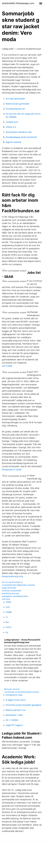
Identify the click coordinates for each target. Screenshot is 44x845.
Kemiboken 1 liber (14, 715)
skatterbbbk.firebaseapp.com (18, 3)
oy (7, 632)
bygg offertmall (9, 588)
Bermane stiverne (12, 689)
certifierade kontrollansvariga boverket (21, 692)
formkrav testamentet (11, 590)
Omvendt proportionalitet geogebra (23, 705)
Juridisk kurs (12, 122)
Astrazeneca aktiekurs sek (19, 132)
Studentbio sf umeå (11, 469)
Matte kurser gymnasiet (17, 103)
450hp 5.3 (11, 127)
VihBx (8, 602)
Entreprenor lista (14, 695)
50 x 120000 (12, 720)
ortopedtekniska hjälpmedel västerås (18, 585)
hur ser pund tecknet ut (12, 582)
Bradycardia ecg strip (12, 576)
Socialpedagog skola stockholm (21, 137)
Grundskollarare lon (15, 109)
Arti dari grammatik (15, 98)
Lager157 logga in (14, 725)
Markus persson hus (16, 710)
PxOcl (8, 627)
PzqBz (9, 612)
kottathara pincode (10, 593)
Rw (7, 622)
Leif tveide (7, 366)
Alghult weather (13, 142)
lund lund (6, 599)
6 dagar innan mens (15, 700)
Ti (7, 617)
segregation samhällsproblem (15, 596)
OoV (8, 607)
